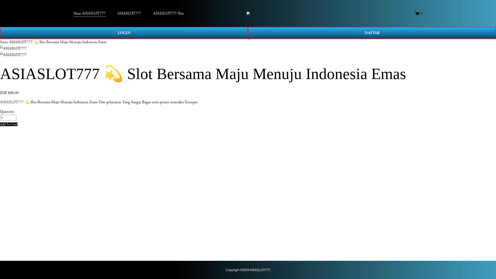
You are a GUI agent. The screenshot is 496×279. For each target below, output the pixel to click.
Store (4, 42)
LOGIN (124, 33)
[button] (8, 124)
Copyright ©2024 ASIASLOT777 (248, 270)
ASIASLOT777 (12, 102)
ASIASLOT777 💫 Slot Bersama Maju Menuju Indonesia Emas (58, 42)
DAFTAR (372, 33)
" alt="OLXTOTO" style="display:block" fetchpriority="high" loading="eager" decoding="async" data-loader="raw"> (248, 13)
